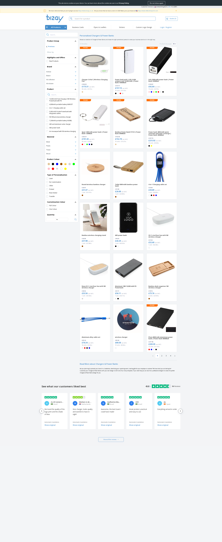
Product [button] (50, 89)
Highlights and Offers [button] (56, 57)
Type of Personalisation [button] (57, 175)
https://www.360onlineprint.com (148, 11)
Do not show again (156, 3)
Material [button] (50, 137)
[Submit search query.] (47, 34)
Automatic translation (52, 422)
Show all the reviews (109, 439)
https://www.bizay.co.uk (85, 11)
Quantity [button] (50, 215)
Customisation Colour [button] (56, 202)
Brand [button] (49, 67)
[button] (61, 71)
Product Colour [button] (53, 159)
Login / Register (166, 27)
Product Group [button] (53, 41)
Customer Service (147, 7)
